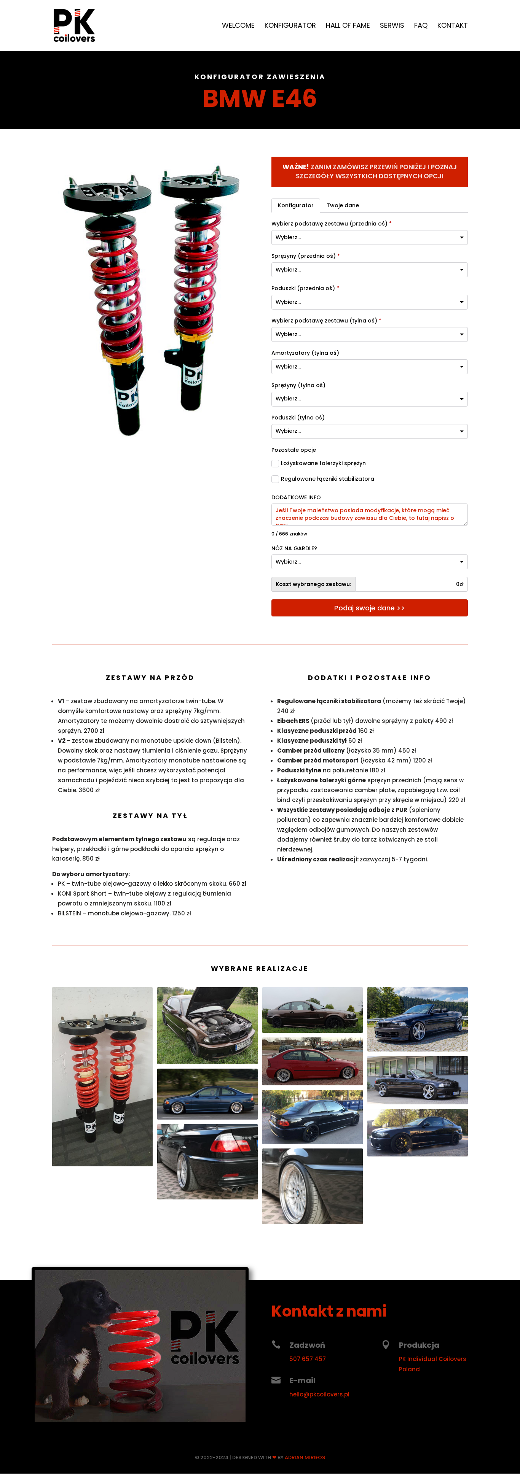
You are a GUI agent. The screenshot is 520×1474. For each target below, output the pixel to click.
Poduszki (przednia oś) (305, 288)
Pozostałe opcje (293, 450)
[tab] (295, 206)
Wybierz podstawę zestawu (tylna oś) (326, 320)
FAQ (420, 26)
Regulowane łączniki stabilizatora (327, 479)
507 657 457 (307, 1359)
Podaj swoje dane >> (369, 608)
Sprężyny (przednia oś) (305, 256)
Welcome (238, 26)
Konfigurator (290, 26)
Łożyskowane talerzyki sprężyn (323, 463)
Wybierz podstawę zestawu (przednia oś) (331, 223)
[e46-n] (150, 441)
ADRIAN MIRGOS (305, 1457)
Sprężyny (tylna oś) (298, 385)
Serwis (392, 26)
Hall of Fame (348, 26)
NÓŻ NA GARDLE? (294, 548)
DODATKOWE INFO (296, 497)
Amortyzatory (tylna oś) (305, 353)
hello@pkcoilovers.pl (319, 1394)
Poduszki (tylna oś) (298, 417)
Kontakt (452, 26)
